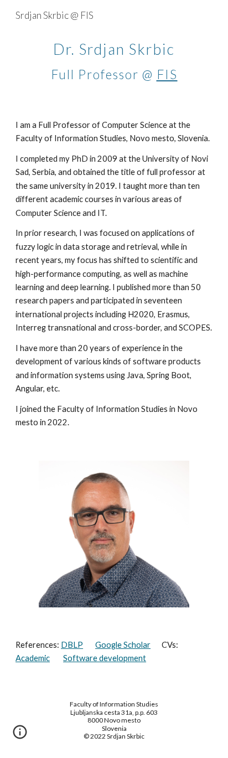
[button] (20, 736)
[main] (114, 58)
